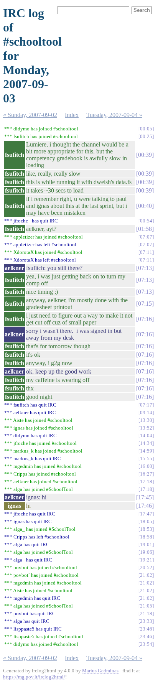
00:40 (145, 206)
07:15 (145, 303)
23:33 (146, 621)
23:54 (146, 644)
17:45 (145, 497)
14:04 (146, 435)
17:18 (146, 481)
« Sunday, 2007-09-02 (30, 115)
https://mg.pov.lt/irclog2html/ (34, 677)
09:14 (146, 412)
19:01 (146, 544)
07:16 (145, 319)
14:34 (146, 443)
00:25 (146, 136)
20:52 (146, 567)
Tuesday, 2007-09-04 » (114, 115)
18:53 (146, 529)
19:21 (146, 560)
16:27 (146, 474)
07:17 (146, 405)
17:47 (146, 514)
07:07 (146, 237)
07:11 (146, 252)
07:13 (145, 268)
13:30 (146, 420)
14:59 (146, 451)
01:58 (145, 229)
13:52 (146, 428)
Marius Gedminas (100, 670)
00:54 (146, 221)
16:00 (146, 466)
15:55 (146, 458)
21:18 (146, 613)
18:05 (146, 521)
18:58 (146, 537)
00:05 (146, 129)
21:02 (146, 575)
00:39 (145, 154)
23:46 (146, 629)
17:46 (145, 505)
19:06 (146, 552)
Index (72, 115)
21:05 (146, 606)
